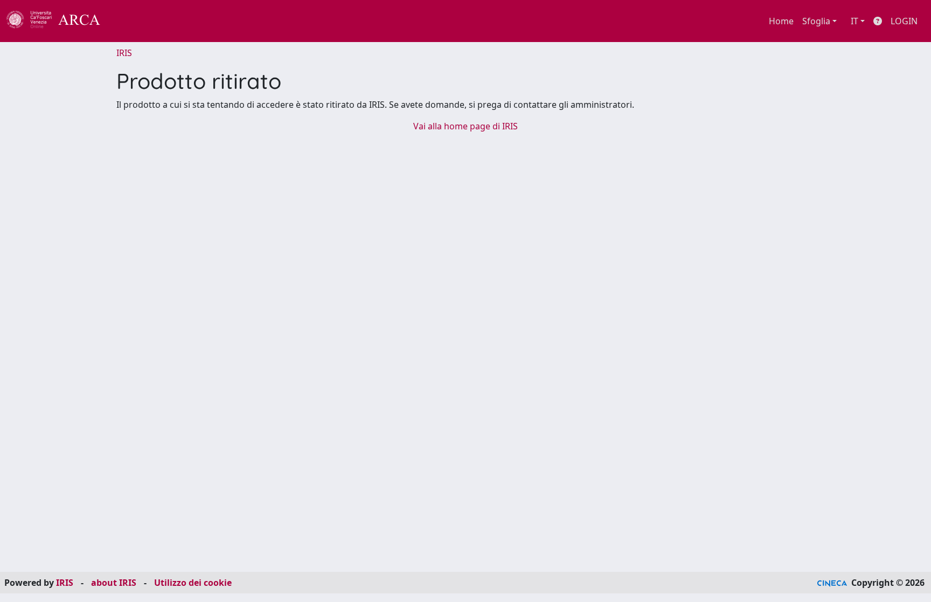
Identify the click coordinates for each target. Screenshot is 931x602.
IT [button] (854, 21)
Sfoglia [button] (816, 21)
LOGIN (904, 21)
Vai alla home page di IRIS (465, 126)
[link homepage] (59, 21)
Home (781, 21)
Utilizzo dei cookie (193, 583)
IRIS (124, 53)
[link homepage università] (129, 21)
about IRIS (113, 583)
